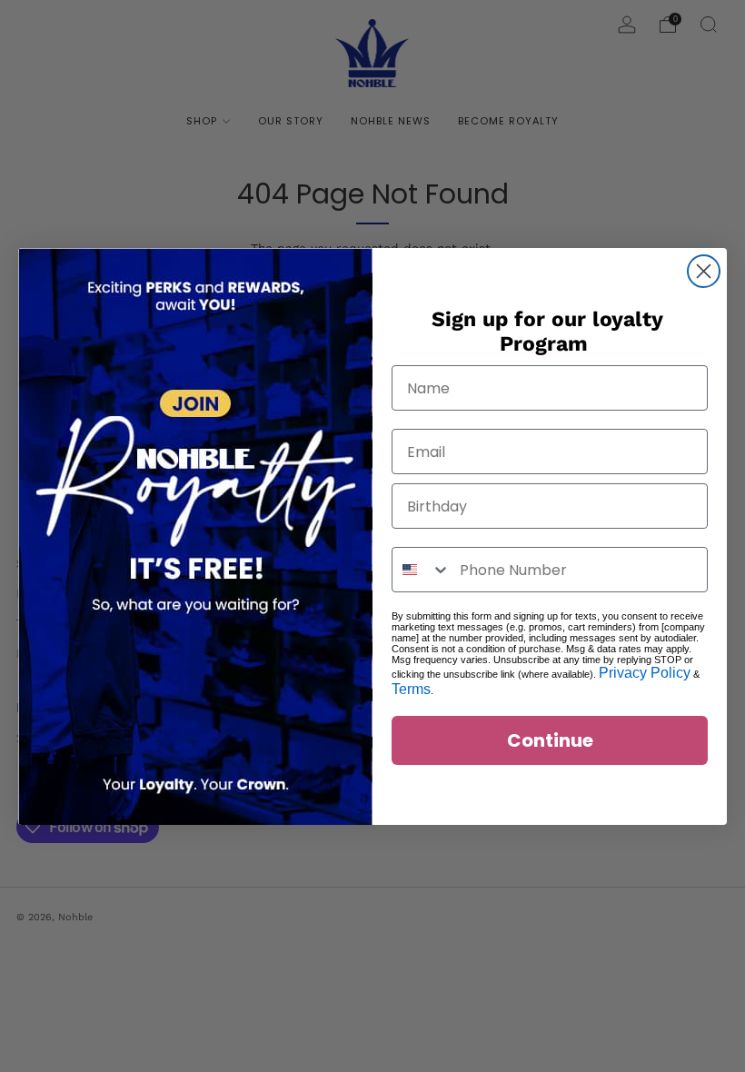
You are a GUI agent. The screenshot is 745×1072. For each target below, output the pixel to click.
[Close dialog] (704, 271)
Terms (411, 689)
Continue (550, 740)
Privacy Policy (644, 672)
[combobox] (421, 569)
